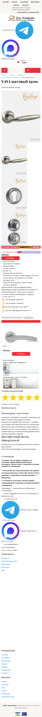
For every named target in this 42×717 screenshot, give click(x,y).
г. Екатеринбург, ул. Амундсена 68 (28, 12)
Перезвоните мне (7, 697)
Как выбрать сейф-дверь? (10, 417)
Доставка (6, 2)
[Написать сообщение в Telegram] (24, 30)
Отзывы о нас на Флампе (10, 404)
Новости (16, 5)
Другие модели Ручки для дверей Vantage (16, 287)
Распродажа (5, 693)
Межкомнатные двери (9, 561)
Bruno (5, 346)
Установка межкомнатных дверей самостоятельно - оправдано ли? (20, 422)
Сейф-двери (5, 564)
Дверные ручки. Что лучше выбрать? (14, 429)
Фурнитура (5, 567)
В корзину (10, 258)
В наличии (5, 684)
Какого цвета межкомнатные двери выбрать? (22, 427)
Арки (3, 570)
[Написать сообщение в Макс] (10, 48)
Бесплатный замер (8, 59)
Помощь (14, 2)
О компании (24, 2)
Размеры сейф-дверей (15, 420)
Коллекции (5, 558)
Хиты (3, 687)
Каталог (4, 681)
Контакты (25, 5)
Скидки (3, 690)
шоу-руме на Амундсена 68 (17, 444)
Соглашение (5, 670)
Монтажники (35, 2)
